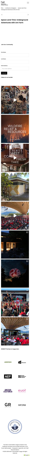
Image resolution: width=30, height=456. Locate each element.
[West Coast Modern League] (4, 3)
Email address (4, 65)
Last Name (3, 59)
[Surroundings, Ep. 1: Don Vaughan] (28, 15)
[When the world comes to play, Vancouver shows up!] (15, 216)
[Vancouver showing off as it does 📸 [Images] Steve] (15, 273)
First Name (3, 52)
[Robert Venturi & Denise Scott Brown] (2, 15)
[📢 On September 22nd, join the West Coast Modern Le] (15, 158)
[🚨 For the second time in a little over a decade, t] (15, 187)
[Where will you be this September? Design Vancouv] (15, 100)
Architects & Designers (10, 8)
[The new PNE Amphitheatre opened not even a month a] (15, 331)
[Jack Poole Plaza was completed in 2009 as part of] (15, 302)
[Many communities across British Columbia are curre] (15, 129)
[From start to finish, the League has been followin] (15, 244)
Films (2, 8)
